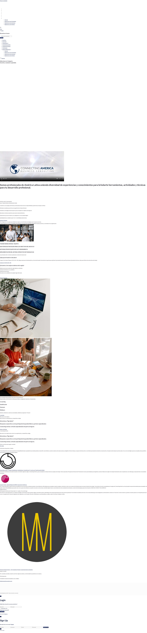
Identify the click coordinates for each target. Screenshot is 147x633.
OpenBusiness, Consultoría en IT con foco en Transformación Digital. (31, 470)
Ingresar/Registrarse (6, 18)
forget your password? (4, 610)
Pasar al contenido (3, 0)
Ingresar (6, 19)
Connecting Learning (6, 13)
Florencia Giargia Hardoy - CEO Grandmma (8, 569)
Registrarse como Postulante (10, 21)
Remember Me (4, 608)
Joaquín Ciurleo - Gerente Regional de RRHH (9, 484)
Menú (2, 30)
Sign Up (5, 614)
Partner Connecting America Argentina (25, 569)
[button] (73, 148)
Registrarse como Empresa (10, 22)
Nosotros (4, 9)
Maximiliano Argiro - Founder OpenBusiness (8, 470)
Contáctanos (5, 16)
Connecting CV (5, 12)
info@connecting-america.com (6, 581)
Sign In (12, 624)
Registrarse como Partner (10, 24)
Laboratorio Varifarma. (22, 484)
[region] (73, 108)
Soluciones (4, 10)
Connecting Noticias (6, 15)
